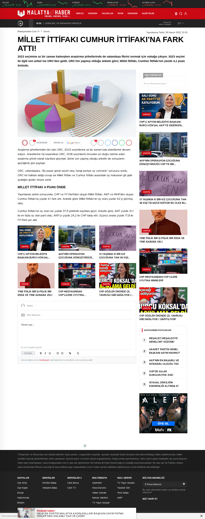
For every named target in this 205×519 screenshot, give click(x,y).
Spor (120, 13)
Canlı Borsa (73, 483)
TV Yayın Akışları (101, 503)
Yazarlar (107, 13)
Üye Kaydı (22, 488)
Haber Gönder (99, 493)
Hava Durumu (99, 488)
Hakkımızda (23, 498)
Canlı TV (71, 488)
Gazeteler (148, 13)
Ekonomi (133, 13)
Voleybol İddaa (49, 488)
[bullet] (62, 353)
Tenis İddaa (122, 493)
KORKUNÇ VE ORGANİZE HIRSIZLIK (63, 23)
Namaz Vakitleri (100, 498)
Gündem (92, 13)
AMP (119, 498)
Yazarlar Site (123, 488)
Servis (80, 13)
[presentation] (27, 23)
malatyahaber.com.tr (29, 31)
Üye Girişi (22, 483)
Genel (46, 31)
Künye (20, 493)
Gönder (28, 353)
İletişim (20, 503)
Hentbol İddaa (49, 483)
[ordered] (57, 353)
